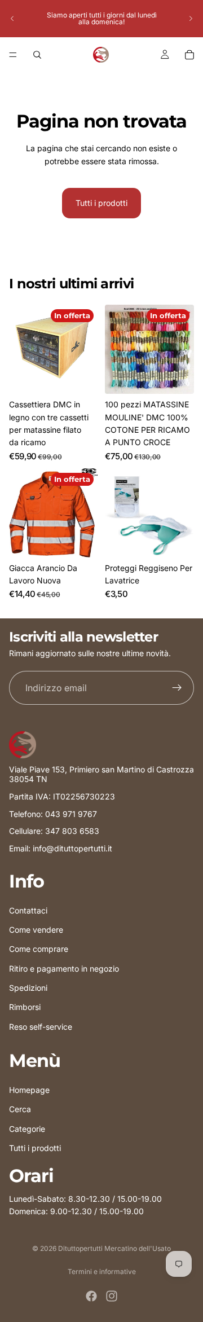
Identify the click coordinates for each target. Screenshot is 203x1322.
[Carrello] (189, 54)
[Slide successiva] (190, 18)
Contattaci (28, 910)
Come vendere (36, 929)
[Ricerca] (37, 54)
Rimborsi (25, 1007)
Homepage (29, 1090)
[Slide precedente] (12, 18)
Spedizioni (28, 987)
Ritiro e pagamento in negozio (64, 968)
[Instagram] (111, 1296)
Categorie (27, 1128)
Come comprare (38, 949)
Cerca (20, 1109)
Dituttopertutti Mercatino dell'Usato (114, 1248)
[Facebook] (91, 1296)
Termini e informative (102, 1271)
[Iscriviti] (177, 688)
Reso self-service (40, 1026)
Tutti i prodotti (101, 203)
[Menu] (13, 55)
